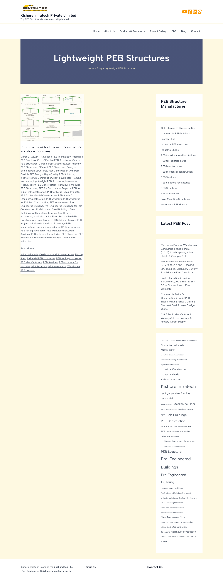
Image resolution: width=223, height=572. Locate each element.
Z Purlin (164, 541)
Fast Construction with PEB (64, 170)
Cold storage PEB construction (56, 254)
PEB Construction (173, 421)
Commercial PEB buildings (176, 133)
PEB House (166, 426)
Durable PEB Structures (52, 163)
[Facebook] (189, 11)
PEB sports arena (178, 446)
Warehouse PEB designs (47, 237)
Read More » (27, 248)
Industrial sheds (170, 374)
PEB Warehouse (57, 266)
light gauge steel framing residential (175, 396)
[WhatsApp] (200, 11)
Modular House (185, 409)
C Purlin (164, 355)
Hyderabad (182, 359)
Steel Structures (167, 522)
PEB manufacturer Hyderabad (176, 431)
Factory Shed (43, 227)
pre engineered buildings (172, 488)
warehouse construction (183, 531)
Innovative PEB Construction (36, 177)
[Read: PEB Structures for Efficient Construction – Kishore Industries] (52, 117)
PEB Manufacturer (182, 426)
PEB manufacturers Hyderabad (178, 441)
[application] (143, 31)
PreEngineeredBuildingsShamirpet (176, 493)
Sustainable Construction (174, 526)
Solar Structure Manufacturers (172, 512)
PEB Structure (54, 198)
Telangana (165, 532)
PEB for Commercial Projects (55, 188)
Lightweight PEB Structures (48, 181)
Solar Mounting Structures (175, 198)
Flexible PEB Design (31, 174)
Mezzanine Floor (184, 404)
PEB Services (50, 262)
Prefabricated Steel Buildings (52, 209)
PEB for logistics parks (33, 230)
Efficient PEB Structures (52, 167)
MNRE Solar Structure (169, 409)
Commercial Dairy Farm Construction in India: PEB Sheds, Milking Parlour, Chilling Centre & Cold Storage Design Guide (178, 301)
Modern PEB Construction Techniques (48, 184)
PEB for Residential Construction (38, 195)
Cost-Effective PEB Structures (54, 160)
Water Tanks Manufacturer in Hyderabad (178, 536)
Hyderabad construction (170, 365)
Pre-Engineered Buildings (176, 462)
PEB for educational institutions (178, 155)
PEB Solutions (166, 446)
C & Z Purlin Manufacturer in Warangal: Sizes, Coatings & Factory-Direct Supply (176, 318)
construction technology (186, 340)
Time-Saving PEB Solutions (51, 220)
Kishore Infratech (178, 386)
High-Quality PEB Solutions (59, 174)
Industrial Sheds (41, 223)
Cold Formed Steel (167, 341)
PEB (163, 415)
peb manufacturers (170, 436)
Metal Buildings (166, 404)
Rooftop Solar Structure (188, 498)
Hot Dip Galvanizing (168, 360)
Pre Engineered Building (173, 478)
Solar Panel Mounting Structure (172, 508)
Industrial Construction (174, 369)
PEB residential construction (177, 171)
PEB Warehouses (59, 202)
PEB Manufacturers (57, 230)
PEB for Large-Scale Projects (63, 191)
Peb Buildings (177, 415)
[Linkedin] (195, 11)
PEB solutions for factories (45, 234)
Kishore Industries (171, 379)
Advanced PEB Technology (56, 156)
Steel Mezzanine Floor (45, 216)
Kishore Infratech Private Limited (48, 15)
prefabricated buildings (169, 498)
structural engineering (183, 522)
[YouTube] (184, 11)
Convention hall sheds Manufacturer (172, 347)
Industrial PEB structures (65, 227)
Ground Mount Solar (176, 355)
